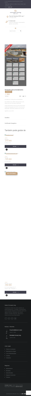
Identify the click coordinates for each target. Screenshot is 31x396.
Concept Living (8, 385)
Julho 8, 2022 (12, 337)
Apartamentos (9, 368)
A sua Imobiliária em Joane (16, 330)
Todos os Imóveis (12, 38)
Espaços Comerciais (10, 375)
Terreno (6, 157)
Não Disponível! (11, 173)
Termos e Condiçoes (10, 349)
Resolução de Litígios (11, 351)
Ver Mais (14, 146)
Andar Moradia (9, 372)
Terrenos (8, 377)
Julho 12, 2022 (13, 332)
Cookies (8, 355)
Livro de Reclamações (11, 353)
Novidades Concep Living (15, 335)
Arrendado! (8, 91)
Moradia (7, 139)
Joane (6, 137)
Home (6, 38)
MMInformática (19, 386)
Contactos (8, 357)
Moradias (8, 370)
